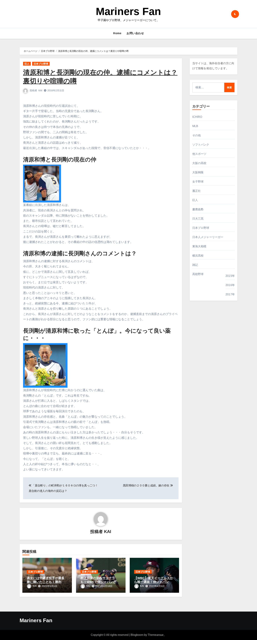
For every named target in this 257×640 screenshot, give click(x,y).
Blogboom (137, 634)
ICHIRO (197, 116)
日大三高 (198, 218)
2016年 (230, 285)
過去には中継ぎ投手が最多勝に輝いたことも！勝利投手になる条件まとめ (46, 581)
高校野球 (198, 274)
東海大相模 (199, 246)
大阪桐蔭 (198, 172)
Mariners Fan (128, 11)
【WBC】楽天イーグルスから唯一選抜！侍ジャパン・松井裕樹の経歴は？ (153, 581)
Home (117, 33)
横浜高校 (198, 255)
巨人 (26, 63)
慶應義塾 (198, 209)
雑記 (195, 264)
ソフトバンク (200, 144)
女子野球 (198, 181)
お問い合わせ (135, 33)
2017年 (230, 294)
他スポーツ (199, 153)
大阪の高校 (199, 163)
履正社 (196, 190)
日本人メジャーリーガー (207, 237)
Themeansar (155, 634)
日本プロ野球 (41, 63)
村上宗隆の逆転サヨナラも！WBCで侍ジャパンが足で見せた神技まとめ (99, 581)
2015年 (230, 275)
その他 (196, 135)
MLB (195, 126)
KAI (40, 90)
